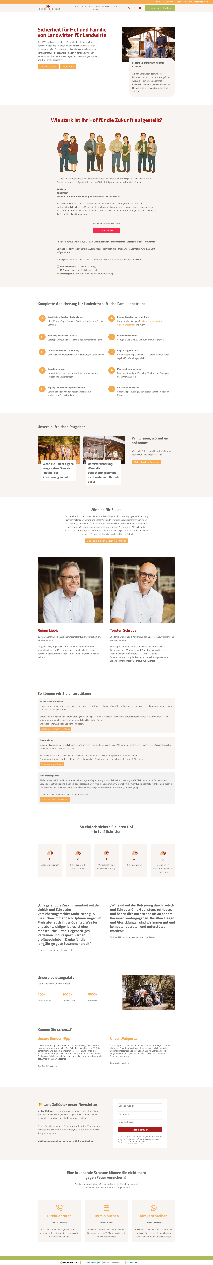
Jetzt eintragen (140, 1129)
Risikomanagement (126, 324)
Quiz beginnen (106, 230)
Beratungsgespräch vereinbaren (56, 729)
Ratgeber (89, 6)
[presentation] (59, 450)
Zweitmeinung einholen (52, 764)
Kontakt (118, 6)
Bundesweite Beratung (160, 8)
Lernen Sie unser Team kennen (55, 799)
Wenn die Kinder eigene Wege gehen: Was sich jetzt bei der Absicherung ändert (58, 470)
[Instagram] (135, 8)
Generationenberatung (153, 321)
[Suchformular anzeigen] (129, 8)
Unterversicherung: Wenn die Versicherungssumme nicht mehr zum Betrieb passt (103, 473)
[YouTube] (140, 8)
